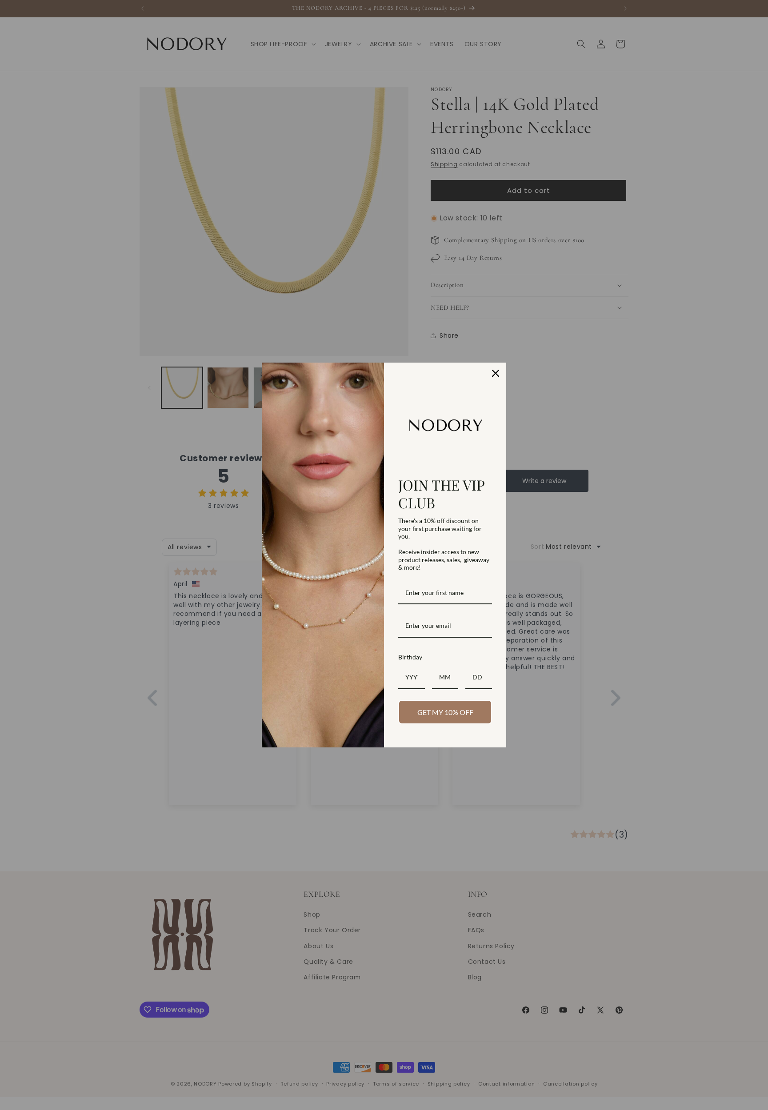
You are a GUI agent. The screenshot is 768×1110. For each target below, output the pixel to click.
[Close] (495, 373)
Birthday (410, 657)
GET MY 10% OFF (445, 712)
